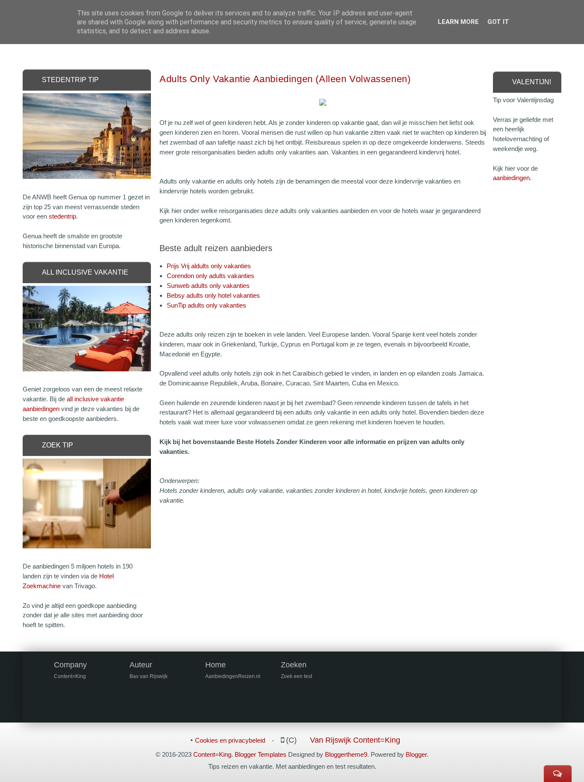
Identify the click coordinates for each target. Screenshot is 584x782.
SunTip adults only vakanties (206, 305)
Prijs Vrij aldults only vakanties (209, 266)
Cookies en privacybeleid (230, 740)
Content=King (212, 754)
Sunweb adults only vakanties (208, 285)
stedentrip (62, 216)
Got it (498, 22)
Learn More (458, 22)
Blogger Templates (260, 754)
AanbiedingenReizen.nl (232, 676)
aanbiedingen (511, 177)
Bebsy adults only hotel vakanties (213, 295)
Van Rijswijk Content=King (355, 740)
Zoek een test (296, 676)
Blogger (416, 754)
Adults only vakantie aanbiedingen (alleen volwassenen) (284, 79)
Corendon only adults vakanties (210, 275)
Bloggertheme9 (346, 754)
